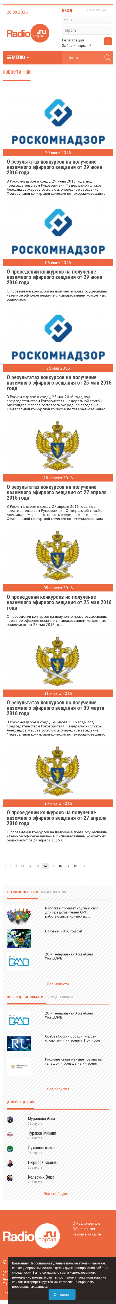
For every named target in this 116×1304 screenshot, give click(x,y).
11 (22, 866)
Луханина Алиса (41, 1147)
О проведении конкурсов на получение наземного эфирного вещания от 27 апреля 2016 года (57, 818)
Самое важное (54, 892)
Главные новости (22, 892)
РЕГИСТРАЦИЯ (97, 10)
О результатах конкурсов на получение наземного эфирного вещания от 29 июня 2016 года (54, 167)
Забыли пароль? (76, 45)
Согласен (62, 1294)
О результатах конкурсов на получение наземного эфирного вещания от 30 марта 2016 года (55, 708)
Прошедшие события (26, 997)
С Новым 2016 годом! (63, 931)
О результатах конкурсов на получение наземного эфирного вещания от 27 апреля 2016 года (57, 492)
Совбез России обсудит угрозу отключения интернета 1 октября (72, 1038)
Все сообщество (58, 1193)
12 (30, 866)
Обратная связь (85, 1228)
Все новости (58, 984)
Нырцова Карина (42, 1162)
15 (52, 866)
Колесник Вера (41, 1177)
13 (37, 866)
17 (67, 866)
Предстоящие (61, 997)
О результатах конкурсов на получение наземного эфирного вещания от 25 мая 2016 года (59, 382)
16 (60, 866)
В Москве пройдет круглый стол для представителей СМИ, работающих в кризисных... (71, 912)
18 (75, 866)
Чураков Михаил (42, 1133)
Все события (58, 1089)
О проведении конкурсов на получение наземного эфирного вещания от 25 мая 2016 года (59, 602)
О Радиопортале (86, 1223)
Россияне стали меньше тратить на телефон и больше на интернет (73, 1061)
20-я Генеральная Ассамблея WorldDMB (69, 956)
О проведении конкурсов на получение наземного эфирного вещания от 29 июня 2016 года (54, 277)
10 (14, 866)
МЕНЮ (18, 57)
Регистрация (73, 40)
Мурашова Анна (41, 1118)
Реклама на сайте (87, 1234)
